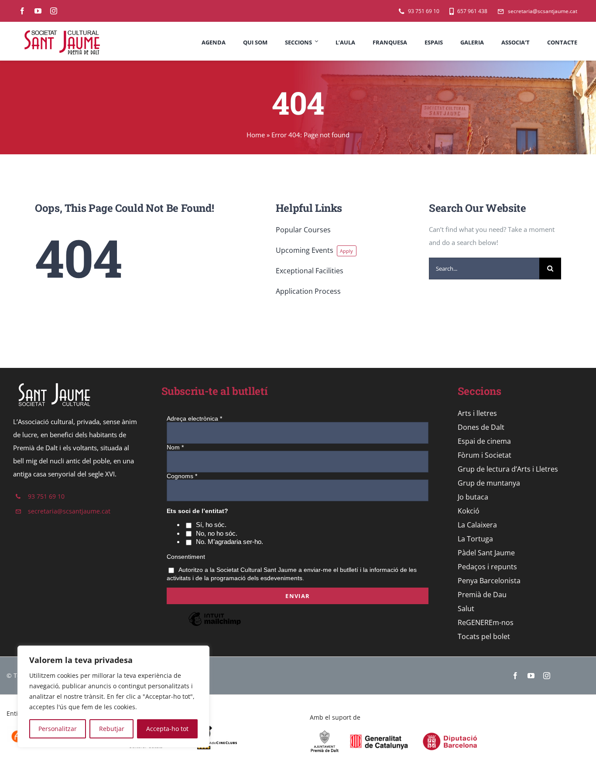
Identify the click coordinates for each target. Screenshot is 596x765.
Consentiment (186, 556)
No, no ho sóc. (216, 533)
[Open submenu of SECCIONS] (315, 41)
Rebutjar (111, 728)
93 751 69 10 (46, 496)
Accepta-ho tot (167, 728)
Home (256, 134)
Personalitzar (57, 728)
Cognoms (182, 476)
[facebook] (22, 10)
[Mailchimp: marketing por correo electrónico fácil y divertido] (215, 625)
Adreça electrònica (194, 418)
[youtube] (37, 10)
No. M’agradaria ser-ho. (229, 541)
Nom (175, 447)
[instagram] (53, 10)
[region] (113, 697)
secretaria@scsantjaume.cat (69, 511)
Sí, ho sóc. (211, 524)
